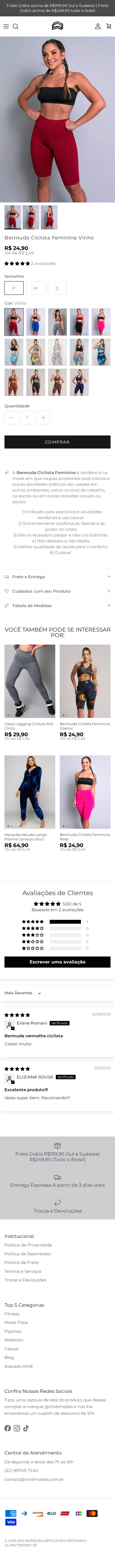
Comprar (57, 442)
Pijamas (12, 1331)
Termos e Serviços (22, 1271)
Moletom (13, 1340)
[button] (17, 263)
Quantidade (17, 406)
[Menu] (6, 26)
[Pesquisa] (18, 26)
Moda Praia (16, 1322)
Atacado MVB (18, 1366)
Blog (9, 1357)
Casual (11, 1348)
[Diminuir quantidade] (11, 417)
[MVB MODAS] (57, 26)
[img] (17, 1015)
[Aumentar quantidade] (43, 417)
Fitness (11, 1313)
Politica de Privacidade (28, 1245)
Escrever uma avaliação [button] (57, 962)
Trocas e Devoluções (25, 1280)
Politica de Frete (21, 1262)
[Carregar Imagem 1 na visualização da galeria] (57, 119)
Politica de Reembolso (27, 1253)
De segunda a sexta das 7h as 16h (38, 1461)
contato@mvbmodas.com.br (34, 1479)
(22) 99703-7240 (21, 1470)
